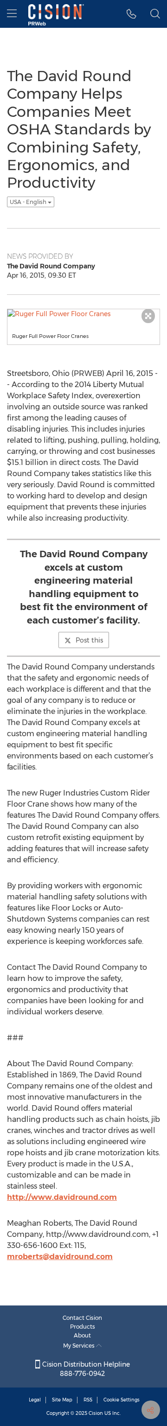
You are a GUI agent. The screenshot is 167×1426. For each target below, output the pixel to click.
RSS (88, 1400)
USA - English (29, 201)
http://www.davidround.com (62, 1197)
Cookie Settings (121, 1400)
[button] (131, 14)
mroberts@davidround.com (60, 1256)
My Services (79, 1345)
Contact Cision (82, 1317)
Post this (89, 640)
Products (82, 1326)
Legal (35, 1400)
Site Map (62, 1400)
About (82, 1335)
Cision (96, 1413)
